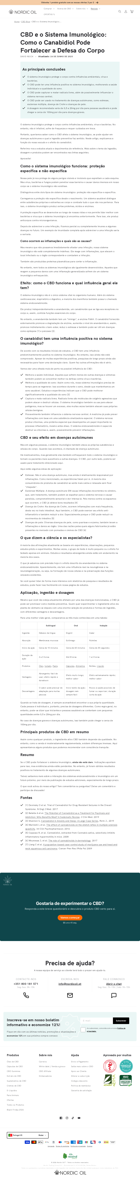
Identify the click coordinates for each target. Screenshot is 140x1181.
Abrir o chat (114, 983)
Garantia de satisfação (81, 1090)
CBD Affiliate (45, 1071)
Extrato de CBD (14, 1076)
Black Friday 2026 (15, 1110)
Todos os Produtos (15, 1105)
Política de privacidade (78, 1146)
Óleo (41, 666)
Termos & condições (62, 1146)
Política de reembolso (81, 1085)
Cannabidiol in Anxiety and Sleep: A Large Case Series (69, 820)
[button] (49, 8)
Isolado (48, 666)
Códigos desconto (79, 1081)
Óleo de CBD (13, 1061)
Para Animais (13, 1095)
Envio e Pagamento (79, 1061)
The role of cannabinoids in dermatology (69, 840)
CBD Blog (25, 21)
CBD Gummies (13, 1071)
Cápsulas (70, 666)
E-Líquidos (12, 1090)
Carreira (42, 1061)
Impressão (51, 1146)
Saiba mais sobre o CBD (82, 1066)
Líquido (100, 666)
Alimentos (80, 666)
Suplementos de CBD (16, 1081)
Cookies (89, 1146)
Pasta (55, 666)
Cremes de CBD (14, 1085)
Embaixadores (45, 1076)
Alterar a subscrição (80, 1076)
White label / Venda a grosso (52, 1066)
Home (17, 21)
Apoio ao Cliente (78, 1071)
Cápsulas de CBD (15, 1066)
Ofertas (10, 1100)
